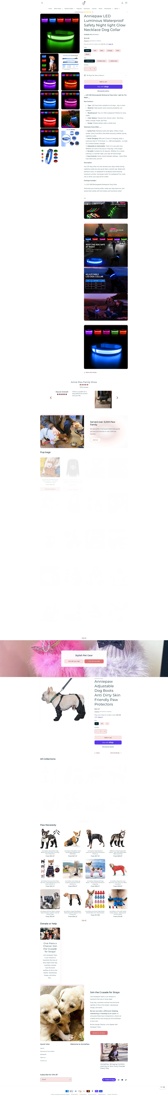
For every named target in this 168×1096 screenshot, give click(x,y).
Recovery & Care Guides (47, 1051)
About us (43, 1057)
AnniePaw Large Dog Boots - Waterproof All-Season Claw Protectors (73, 913)
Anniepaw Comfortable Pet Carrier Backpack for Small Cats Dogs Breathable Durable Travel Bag (118, 515)
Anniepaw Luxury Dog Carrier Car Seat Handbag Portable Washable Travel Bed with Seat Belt (72, 552)
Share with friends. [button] (91, 372)
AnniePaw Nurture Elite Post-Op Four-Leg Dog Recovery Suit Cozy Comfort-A (50, 882)
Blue (101, 50)
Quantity (86, 64)
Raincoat (117, 786)
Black (87, 54)
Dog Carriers (49, 813)
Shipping (86, 40)
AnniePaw (57, 1094)
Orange (110, 50)
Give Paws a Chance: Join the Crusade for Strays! (50, 947)
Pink (117, 50)
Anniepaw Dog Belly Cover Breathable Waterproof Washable (72, 852)
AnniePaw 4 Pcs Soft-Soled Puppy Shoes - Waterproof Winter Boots (118, 913)
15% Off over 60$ (94, 661)
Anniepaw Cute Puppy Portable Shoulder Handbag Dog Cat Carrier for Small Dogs (50, 551)
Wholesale (43, 1054)
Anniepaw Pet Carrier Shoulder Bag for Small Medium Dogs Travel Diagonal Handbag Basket (117, 588)
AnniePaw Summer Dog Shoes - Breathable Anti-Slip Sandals (95, 912)
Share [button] (98, 753)
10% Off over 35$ (74, 661)
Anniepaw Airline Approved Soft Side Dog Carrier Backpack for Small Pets (95, 587)
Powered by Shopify (64, 1094)
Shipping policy (102, 1094)
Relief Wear (94, 786)
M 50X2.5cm (101, 61)
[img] (84, 384)
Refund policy (74, 1094)
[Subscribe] (70, 1080)
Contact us (43, 1060)
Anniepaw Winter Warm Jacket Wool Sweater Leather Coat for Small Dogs (50, 913)
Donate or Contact (99, 1033)
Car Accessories (71, 813)
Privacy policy (83, 1094)
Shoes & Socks (49, 786)
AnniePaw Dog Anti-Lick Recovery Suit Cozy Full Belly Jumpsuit (118, 882)
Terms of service (92, 1094)
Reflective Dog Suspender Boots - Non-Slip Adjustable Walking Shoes (117, 852)
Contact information (112, 1094)
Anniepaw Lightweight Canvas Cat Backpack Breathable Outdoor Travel (95, 514)
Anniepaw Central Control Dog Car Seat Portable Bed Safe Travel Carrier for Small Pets (72, 624)
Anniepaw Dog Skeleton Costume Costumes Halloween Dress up (95, 852)
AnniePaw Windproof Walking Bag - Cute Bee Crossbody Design (95, 624)
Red (95, 50)
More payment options (103, 91)
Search (42, 1048)
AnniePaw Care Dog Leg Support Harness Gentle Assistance (72, 882)
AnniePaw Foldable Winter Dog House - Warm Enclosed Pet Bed (118, 479)
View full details (115, 753)
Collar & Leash (72, 786)
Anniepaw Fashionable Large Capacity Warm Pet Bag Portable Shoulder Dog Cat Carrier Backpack (118, 625)
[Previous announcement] (41, 12)
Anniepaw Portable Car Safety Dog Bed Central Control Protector (50, 587)
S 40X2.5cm (89, 61)
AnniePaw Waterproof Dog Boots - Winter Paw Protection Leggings (95, 882)
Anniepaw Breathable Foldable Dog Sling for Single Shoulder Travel (50, 624)
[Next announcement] (127, 12)
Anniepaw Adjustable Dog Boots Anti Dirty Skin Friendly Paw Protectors (50, 852)
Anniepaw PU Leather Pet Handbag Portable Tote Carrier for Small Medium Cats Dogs (95, 479)
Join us (95, 440)
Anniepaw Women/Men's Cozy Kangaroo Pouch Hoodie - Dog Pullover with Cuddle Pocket (72, 479)
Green (87, 50)
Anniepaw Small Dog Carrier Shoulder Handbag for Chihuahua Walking (50, 514)
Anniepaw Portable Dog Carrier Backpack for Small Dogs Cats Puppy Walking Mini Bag (117, 551)
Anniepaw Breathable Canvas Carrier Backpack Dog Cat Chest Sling (73, 587)
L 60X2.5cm (113, 61)
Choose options (50, 488)
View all (84, 638)
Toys (117, 813)
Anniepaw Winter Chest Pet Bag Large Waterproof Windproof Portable (72, 514)
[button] (42, 3)
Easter (94, 813)
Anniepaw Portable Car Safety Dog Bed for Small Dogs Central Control (95, 551)
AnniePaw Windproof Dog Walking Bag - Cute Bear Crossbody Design (50, 479)
